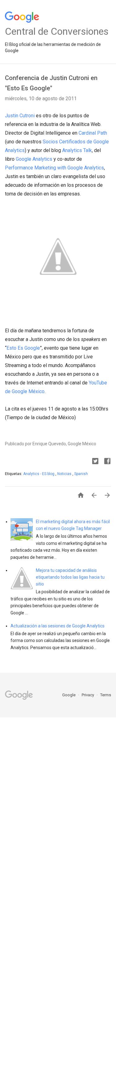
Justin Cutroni (20, 116)
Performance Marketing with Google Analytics (54, 168)
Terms (105, 695)
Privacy (88, 695)
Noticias (64, 474)
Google (69, 695)
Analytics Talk (77, 150)
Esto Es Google (23, 348)
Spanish (81, 474)
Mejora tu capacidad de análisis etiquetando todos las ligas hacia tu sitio (70, 577)
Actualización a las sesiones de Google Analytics (58, 625)
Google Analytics (34, 159)
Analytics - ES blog (39, 474)
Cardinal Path (93, 133)
